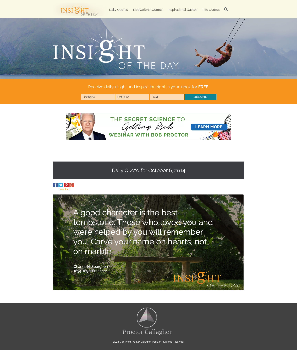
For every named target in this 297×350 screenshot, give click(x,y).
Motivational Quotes (148, 10)
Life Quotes (211, 10)
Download (64, 189)
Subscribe (200, 97)
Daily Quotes (118, 10)
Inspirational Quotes (182, 10)
